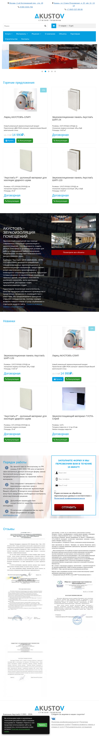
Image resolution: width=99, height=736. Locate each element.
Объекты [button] (63, 34)
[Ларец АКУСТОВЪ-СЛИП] (25, 99)
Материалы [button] (21, 34)
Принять (42, 725)
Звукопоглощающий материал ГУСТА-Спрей (73, 417)
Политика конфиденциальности (64, 722)
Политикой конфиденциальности (69, 498)
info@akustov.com (10, 515)
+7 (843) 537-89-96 (75, 9)
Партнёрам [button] (75, 34)
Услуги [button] (8, 34)
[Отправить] (69, 507)
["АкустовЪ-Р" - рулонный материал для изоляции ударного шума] (25, 160)
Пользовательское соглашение (79, 727)
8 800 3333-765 (26, 7)
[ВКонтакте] (53, 719)
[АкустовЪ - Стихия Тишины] (49, 15)
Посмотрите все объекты (73, 252)
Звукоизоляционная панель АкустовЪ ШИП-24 (72, 118)
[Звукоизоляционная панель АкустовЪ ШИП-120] (73, 160)
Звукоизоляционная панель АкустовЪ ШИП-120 (72, 179)
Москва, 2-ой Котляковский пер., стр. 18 (26, 3)
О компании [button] (50, 34)
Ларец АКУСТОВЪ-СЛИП (17, 117)
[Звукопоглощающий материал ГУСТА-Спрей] (73, 398)
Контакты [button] (25, 39)
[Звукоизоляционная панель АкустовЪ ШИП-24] (73, 99)
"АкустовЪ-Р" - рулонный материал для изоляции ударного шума (25, 179)
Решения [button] (35, 34)
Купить (10, 140)
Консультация (25, 140)
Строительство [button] (11, 39)
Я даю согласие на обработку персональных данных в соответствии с (73, 495)
